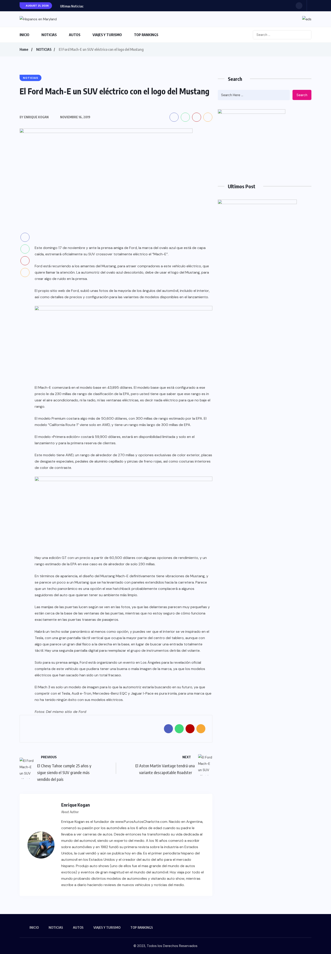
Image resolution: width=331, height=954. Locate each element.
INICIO (24, 35)
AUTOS (74, 35)
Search (302, 95)
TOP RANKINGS (146, 35)
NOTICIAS (49, 35)
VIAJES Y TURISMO (107, 35)
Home (24, 49)
